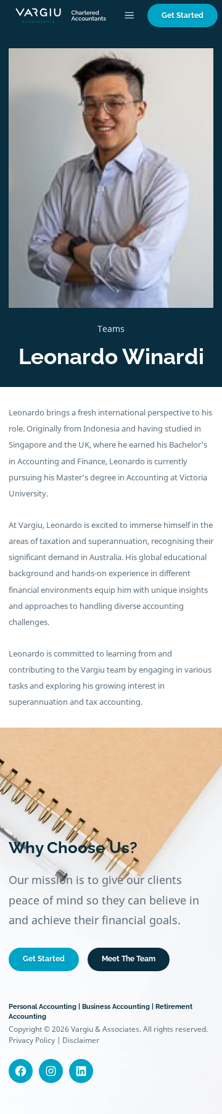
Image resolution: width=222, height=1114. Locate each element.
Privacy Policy (32, 1040)
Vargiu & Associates (105, 1029)
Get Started (183, 15)
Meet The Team (128, 958)
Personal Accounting (42, 1006)
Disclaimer (80, 1040)
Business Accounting (116, 1006)
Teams (111, 328)
